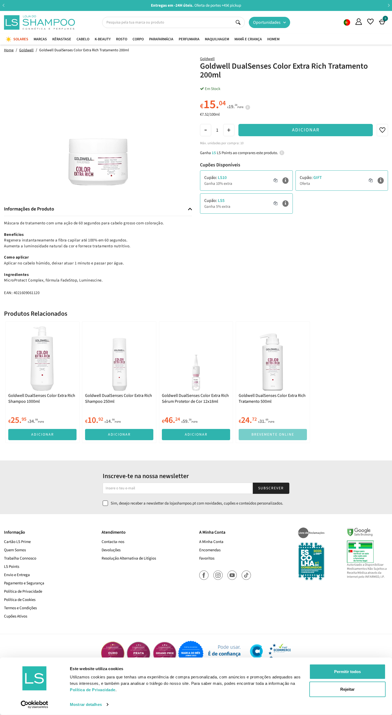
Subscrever (271, 488)
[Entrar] (359, 22)
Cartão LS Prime (17, 542)
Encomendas (210, 550)
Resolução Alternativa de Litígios (129, 558)
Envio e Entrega (17, 575)
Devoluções (111, 550)
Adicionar (305, 130)
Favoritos (206, 558)
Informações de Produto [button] (29, 209)
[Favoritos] (370, 22)
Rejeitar (347, 689)
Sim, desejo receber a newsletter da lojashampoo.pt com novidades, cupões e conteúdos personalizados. (197, 503)
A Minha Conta (211, 542)
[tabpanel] (42, 382)
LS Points (11, 566)
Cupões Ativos (15, 616)
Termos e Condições (20, 608)
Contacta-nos (113, 542)
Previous (3, 5)
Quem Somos (347, 22)
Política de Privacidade (23, 591)
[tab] (98, 209)
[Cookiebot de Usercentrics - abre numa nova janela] (34, 705)
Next (388, 5)
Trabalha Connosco (20, 558)
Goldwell (207, 59)
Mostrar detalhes (86, 704)
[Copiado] (275, 180)
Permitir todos (347, 671)
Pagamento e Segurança (24, 583)
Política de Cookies (19, 600)
